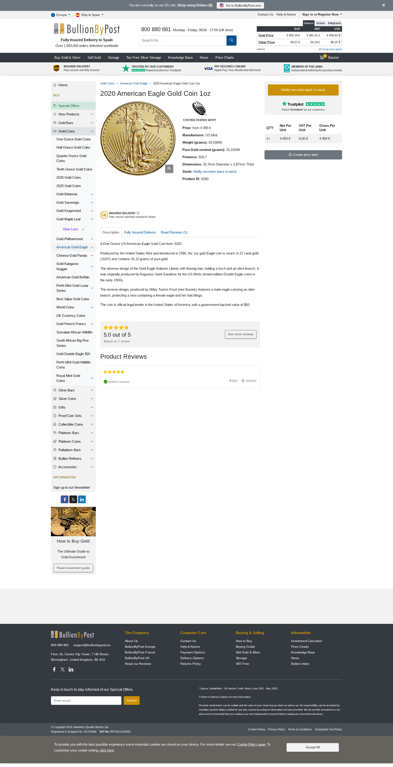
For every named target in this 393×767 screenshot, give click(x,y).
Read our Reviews (138, 663)
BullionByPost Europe (140, 646)
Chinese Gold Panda (71, 255)
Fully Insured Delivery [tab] (140, 232)
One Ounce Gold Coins (73, 139)
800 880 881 (60, 645)
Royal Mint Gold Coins (68, 378)
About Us (131, 641)
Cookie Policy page (251, 744)
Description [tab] (111, 232)
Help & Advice (286, 14)
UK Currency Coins (70, 315)
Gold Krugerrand (68, 211)
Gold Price (266, 35)
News (204, 57)
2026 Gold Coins (68, 177)
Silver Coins (67, 399)
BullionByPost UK (137, 658)
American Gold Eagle (134, 83)
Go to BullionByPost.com (243, 5)
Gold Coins (107, 83)
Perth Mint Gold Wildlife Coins (73, 364)
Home (63, 85)
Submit (132, 700)
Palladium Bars (69, 450)
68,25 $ (335, 42)
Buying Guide (245, 646)
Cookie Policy (256, 729)
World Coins (65, 307)
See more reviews (241, 334)
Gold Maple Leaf (68, 219)
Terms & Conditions (300, 729)
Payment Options (192, 652)
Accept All (313, 747)
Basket (332, 56)
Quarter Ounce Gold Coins (71, 158)
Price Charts (300, 646)
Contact (265, 14)
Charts (224, 57)
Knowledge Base (180, 57)
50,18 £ (315, 42)
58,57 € (295, 42)
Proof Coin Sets (70, 416)
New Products (68, 114)
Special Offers (68, 106)
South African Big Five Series (72, 343)
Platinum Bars (68, 433)
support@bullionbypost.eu (92, 645)
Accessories (67, 467)
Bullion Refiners (69, 458)
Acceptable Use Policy (328, 729)
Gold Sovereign (67, 202)
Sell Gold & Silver (248, 652)
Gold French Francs (71, 324)
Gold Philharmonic (69, 239)
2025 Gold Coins (68, 186)
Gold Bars (65, 123)
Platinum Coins (69, 441)
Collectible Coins (70, 424)
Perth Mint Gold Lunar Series (72, 288)
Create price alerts (331, 49)
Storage (113, 57)
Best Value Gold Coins (72, 299)
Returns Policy (190, 663)
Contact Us (188, 641)
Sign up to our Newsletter (71, 487)
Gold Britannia (66, 194)
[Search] (232, 41)
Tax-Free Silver (143, 57)
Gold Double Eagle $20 (73, 354)
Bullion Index (300, 663)
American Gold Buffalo (72, 277)
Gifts (62, 407)
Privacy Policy (276, 729)
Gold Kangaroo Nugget (67, 266)
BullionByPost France (140, 652)
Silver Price (267, 42)
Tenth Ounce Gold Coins (74, 169)
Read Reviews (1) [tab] (174, 232)
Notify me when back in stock (215, 171)
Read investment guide (73, 568)
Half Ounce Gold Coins (73, 147)
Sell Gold (94, 57)
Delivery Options (192, 658)
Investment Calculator (306, 641)
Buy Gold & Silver (67, 57)
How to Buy (244, 641)
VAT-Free (242, 663)
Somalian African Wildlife (74, 332)
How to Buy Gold (73, 541)
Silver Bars (66, 390)
